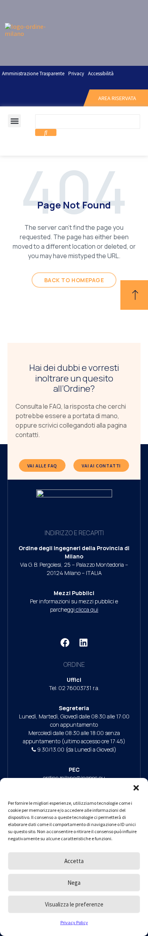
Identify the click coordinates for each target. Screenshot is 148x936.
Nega (74, 882)
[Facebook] (65, 642)
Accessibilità (101, 73)
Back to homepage (74, 280)
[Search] (45, 132)
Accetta (74, 861)
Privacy (76, 73)
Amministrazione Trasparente (33, 73)
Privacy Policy (74, 922)
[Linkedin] (83, 642)
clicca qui (87, 609)
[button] (136, 788)
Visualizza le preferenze (74, 904)
